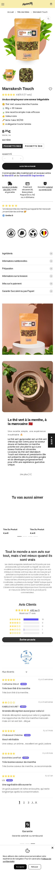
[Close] (52, 847)
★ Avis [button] (51, 441)
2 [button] (24, 802)
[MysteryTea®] (27, 4)
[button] (6, 40)
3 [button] (28, 802)
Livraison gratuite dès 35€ (9, 188)
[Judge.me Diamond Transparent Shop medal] (26, 656)
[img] (8, 679)
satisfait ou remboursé (46, 188)
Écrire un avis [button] (27, 639)
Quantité (7, 154)
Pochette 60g (12, 146)
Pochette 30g (33, 146)
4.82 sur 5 (35, 610)
